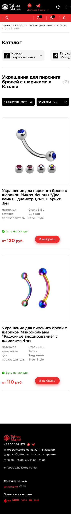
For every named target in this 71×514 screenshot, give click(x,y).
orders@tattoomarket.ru (22, 450)
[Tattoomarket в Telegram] (38, 5)
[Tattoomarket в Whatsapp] (29, 5)
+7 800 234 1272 (14, 444)
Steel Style (36, 218)
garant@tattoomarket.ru (22, 454)
